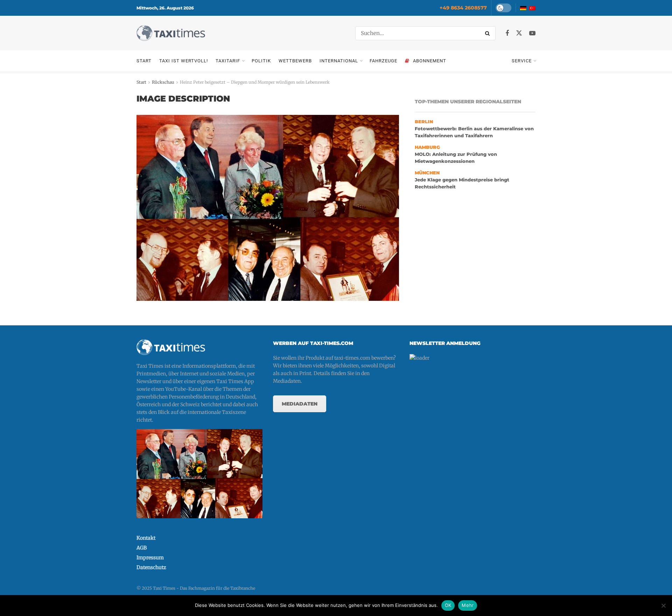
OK (448, 605)
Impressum (150, 557)
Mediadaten (299, 404)
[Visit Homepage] (170, 33)
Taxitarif (228, 60)
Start (144, 60)
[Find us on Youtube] (532, 33)
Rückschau (163, 82)
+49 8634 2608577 (463, 8)
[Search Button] (489, 33)
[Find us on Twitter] (519, 33)
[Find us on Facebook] (507, 33)
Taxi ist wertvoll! (183, 60)
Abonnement (429, 60)
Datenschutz (151, 567)
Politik (261, 60)
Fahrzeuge (383, 60)
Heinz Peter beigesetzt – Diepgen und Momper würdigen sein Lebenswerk (255, 82)
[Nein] (663, 605)
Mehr (468, 605)
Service (522, 60)
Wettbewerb (295, 60)
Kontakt (145, 538)
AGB (141, 548)
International (339, 60)
